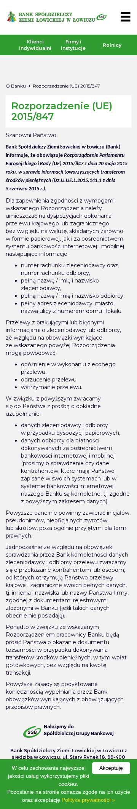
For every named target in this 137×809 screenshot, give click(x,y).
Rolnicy (112, 45)
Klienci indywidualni (33, 45)
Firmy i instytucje (73, 45)
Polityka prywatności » (88, 800)
